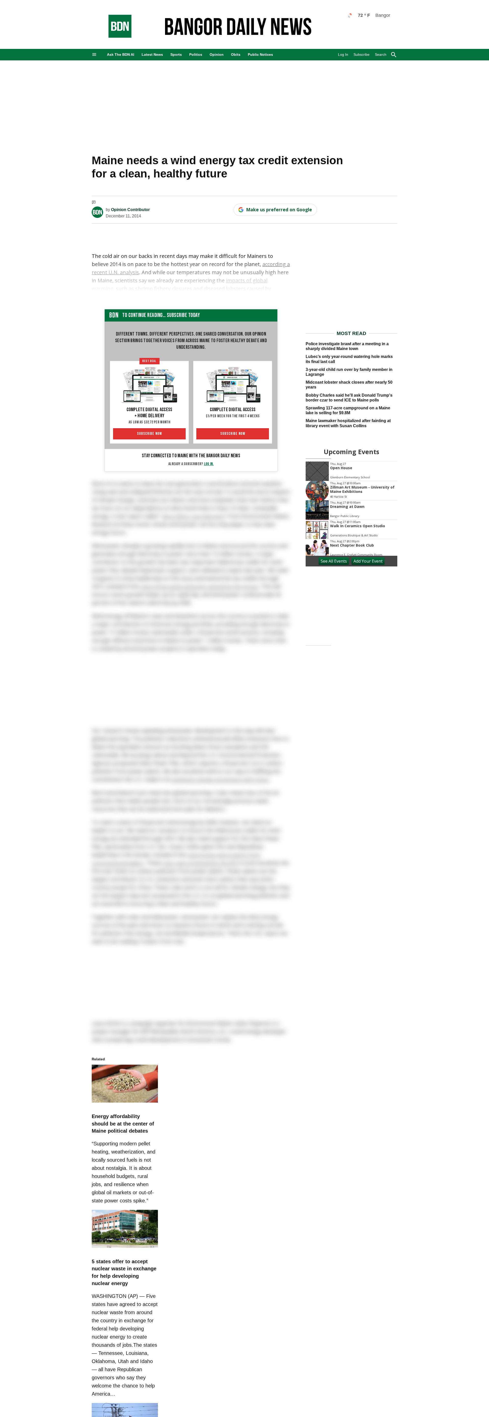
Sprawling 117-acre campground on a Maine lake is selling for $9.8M (348, 410)
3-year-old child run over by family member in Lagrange (349, 372)
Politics (195, 54)
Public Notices (260, 54)
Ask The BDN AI (120, 54)
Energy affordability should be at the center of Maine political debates (123, 1129)
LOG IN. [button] (209, 464)
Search (380, 54)
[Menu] (94, 54)
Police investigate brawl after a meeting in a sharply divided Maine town (347, 346)
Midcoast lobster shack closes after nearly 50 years (349, 384)
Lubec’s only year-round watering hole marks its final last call (349, 359)
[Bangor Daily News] (115, 36)
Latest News (152, 54)
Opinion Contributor (130, 209)
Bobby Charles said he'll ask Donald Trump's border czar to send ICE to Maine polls (349, 397)
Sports (176, 54)
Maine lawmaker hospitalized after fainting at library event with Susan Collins (348, 423)
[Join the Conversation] (94, 203)
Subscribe (362, 54)
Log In (343, 54)
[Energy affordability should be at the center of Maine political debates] (125, 1108)
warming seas (108, 296)
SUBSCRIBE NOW (149, 433)
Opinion (217, 54)
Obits (235, 54)
